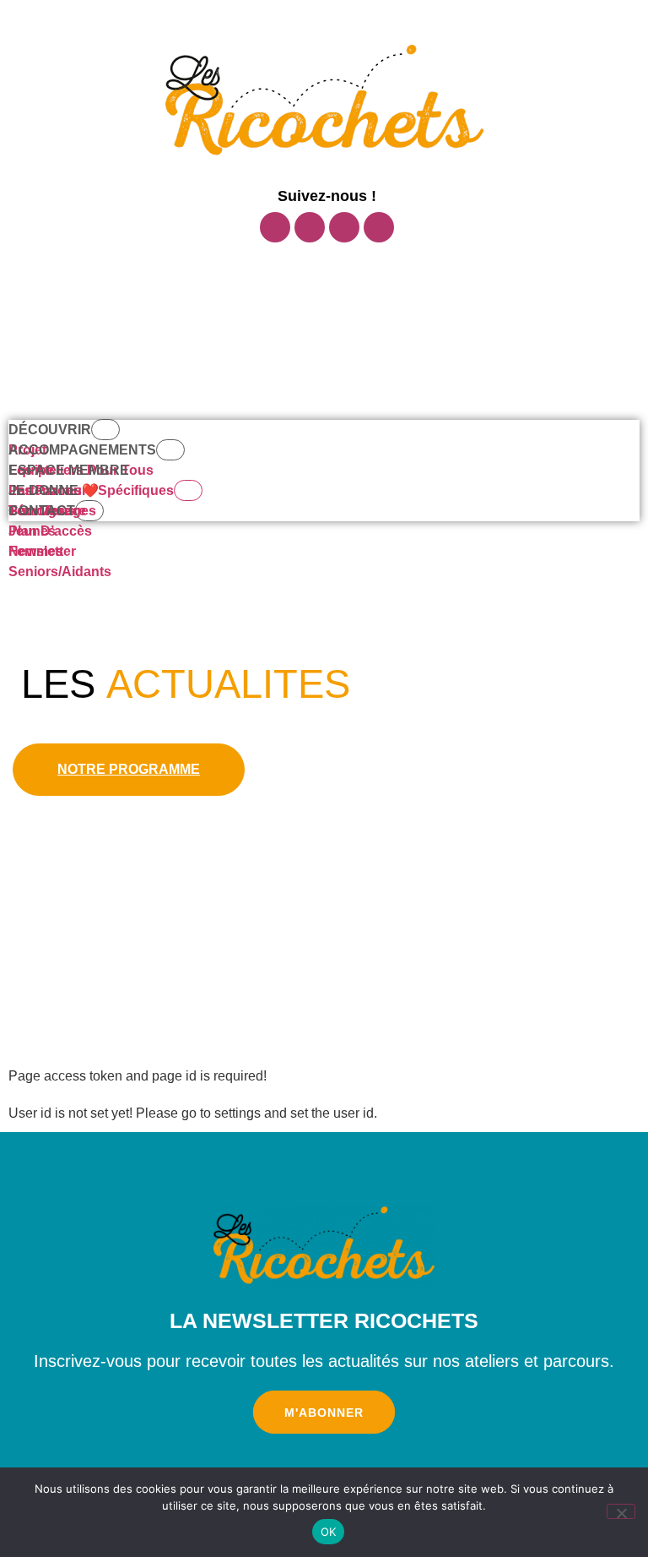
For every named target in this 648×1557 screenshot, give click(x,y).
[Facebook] (275, 227)
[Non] (621, 1511)
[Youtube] (344, 227)
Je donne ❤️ (53, 490)
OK (329, 1531)
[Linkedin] (379, 227)
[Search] (391, 357)
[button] (330, 272)
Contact (41, 511)
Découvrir (49, 429)
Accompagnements (82, 450)
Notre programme (128, 769)
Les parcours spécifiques (91, 490)
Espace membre (68, 470)
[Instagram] (309, 227)
